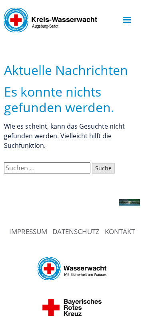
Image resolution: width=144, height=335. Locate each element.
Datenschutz (76, 231)
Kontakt (120, 231)
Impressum (28, 231)
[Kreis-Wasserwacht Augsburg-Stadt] (52, 37)
